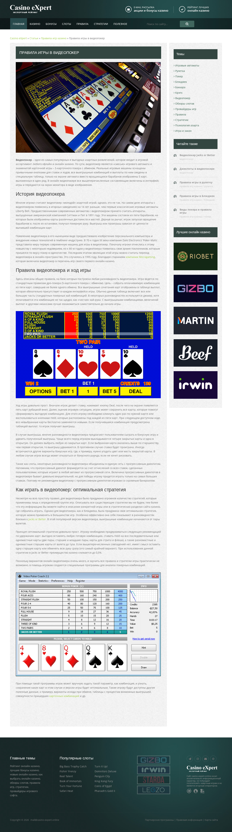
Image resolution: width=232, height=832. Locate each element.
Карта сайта (211, 819)
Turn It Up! (101, 766)
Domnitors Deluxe (105, 771)
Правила (82, 24)
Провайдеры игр (185, 109)
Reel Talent (66, 776)
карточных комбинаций (64, 696)
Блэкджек (181, 81)
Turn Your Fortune (71, 786)
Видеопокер (182, 98)
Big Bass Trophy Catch (73, 766)
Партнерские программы (159, 819)
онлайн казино (198, 11)
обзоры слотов (19, 782)
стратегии (22, 787)
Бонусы (51, 24)
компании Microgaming (140, 257)
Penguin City (102, 776)
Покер (179, 76)
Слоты (66, 24)
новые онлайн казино (23, 774)
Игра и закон (183, 130)
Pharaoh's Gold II (105, 791)
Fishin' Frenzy (68, 771)
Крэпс (179, 92)
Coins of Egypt (103, 786)
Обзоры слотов (184, 103)
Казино (35, 24)
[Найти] (187, 24)
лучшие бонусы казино (24, 770)
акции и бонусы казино (151, 11)
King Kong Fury (104, 781)
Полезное (120, 24)
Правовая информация (189, 819)
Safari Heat (66, 791)
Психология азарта (187, 125)
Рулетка (180, 71)
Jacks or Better (37, 519)
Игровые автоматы (187, 65)
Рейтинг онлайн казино (25, 766)
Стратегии (101, 24)
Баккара (180, 87)
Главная (18, 24)
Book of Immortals (71, 781)
